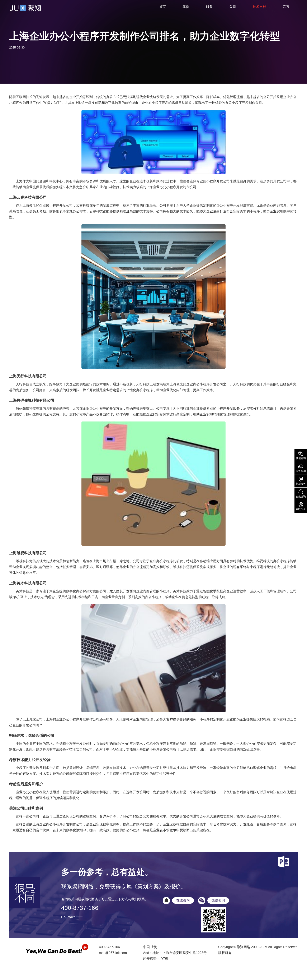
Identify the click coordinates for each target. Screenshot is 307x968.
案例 (186, 7)
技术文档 (259, 7)
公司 (232, 7)
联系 (286, 7)
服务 (209, 7)
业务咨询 (301, 468)
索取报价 (301, 506)
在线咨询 (301, 493)
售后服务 (301, 480)
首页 (162, 7)
